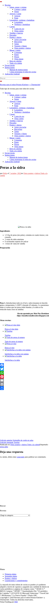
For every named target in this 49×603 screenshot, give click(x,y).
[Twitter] (24, 369)
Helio (5, 173)
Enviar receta (10, 65)
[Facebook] (24, 365)
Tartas (16, 44)
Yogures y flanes (20, 46)
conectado (20, 457)
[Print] (24, 384)
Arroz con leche (20, 40)
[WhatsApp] (24, 373)
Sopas (16, 12)
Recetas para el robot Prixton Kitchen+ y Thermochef (20, 85)
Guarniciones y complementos (16, 581)
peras (2, 447)
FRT (16, 602)
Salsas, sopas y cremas (18, 7)
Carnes (12, 27)
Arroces (17, 16)
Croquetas (18, 52)
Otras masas (18, 59)
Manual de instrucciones (19, 70)
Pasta (16, 18)
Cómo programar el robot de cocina (23, 72)
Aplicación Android (12, 74)
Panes (16, 55)
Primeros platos (10, 574)
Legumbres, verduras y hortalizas (22, 20)
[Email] (24, 380)
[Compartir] (24, 388)
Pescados (13, 35)
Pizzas (16, 57)
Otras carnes (19, 31)
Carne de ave (19, 29)
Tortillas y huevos (16, 33)
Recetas (8, 5)
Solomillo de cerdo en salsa (16, 440)
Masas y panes (15, 50)
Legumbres (18, 22)
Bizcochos (18, 42)
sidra (6, 447)
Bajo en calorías (16, 61)
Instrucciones (10, 67)
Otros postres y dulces (22, 48)
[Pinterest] (24, 377)
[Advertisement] (24, 201)
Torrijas (10, 442)
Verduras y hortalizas (22, 24)
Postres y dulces (16, 37)
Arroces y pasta (15, 14)
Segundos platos (11, 576)
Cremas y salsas (20, 9)
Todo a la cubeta (16, 63)
